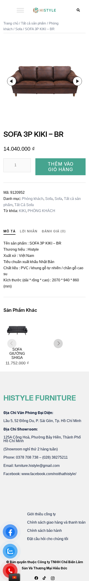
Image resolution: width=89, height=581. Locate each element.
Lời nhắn (28, 231)
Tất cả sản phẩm (33, 23)
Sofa (18, 29)
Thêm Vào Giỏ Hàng (60, 166)
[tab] (9, 231)
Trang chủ (10, 23)
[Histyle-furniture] (44, 10)
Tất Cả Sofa (24, 205)
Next (77, 81)
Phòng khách (32, 199)
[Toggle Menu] (20, 10)
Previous (11, 81)
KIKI (22, 211)
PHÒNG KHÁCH (41, 211)
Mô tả (9, 231)
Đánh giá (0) (54, 231)
